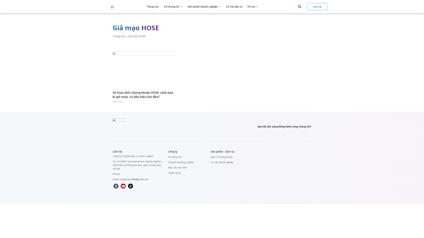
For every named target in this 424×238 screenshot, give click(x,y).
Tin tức (251, 6)
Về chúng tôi (171, 6)
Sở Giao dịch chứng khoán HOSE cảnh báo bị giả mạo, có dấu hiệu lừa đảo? (143, 95)
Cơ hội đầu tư (234, 6)
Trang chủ (153, 6)
